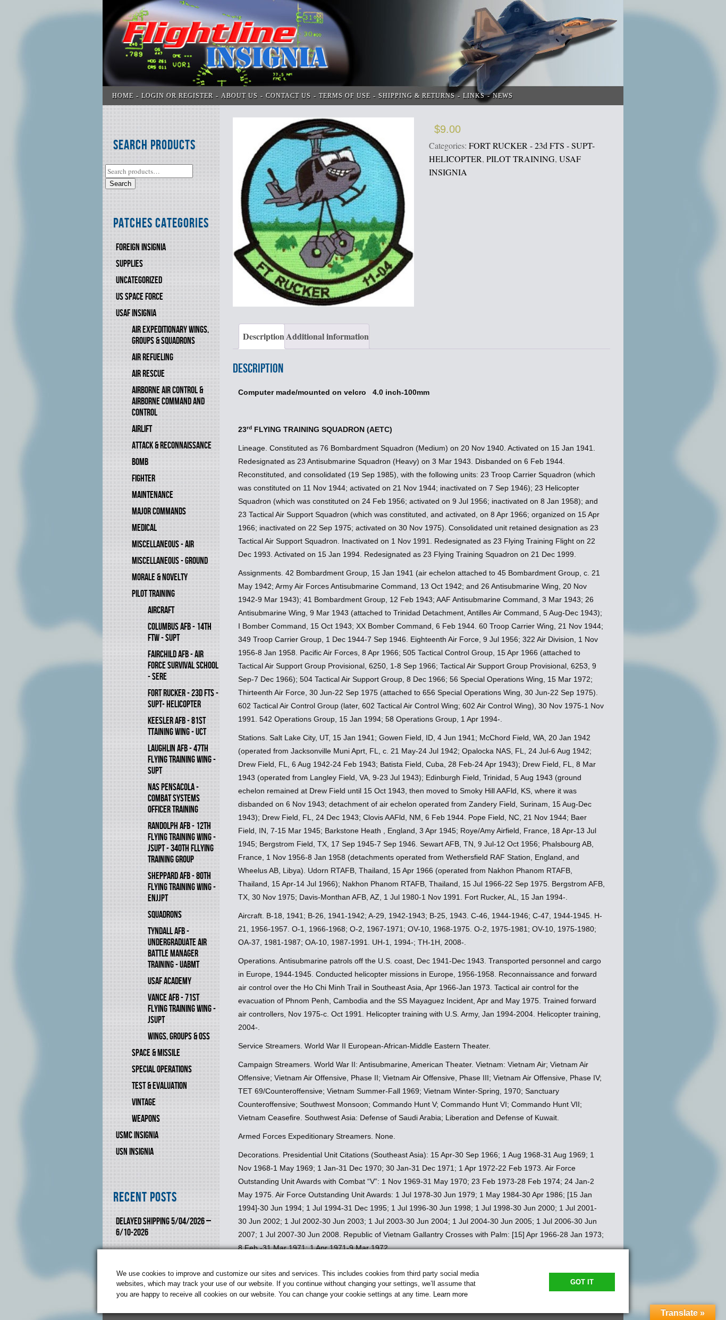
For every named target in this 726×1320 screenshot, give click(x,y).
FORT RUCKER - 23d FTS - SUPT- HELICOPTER (183, 699)
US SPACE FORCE (139, 296)
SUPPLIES (129, 263)
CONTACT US (288, 95)
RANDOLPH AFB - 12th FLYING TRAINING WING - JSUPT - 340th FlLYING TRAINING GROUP (182, 842)
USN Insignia (135, 1151)
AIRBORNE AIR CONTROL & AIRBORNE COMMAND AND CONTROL (168, 401)
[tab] (262, 336)
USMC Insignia (137, 1135)
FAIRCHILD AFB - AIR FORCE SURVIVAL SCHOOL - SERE (183, 665)
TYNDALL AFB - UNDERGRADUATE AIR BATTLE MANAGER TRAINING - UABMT (177, 948)
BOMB (140, 462)
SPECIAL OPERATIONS (162, 1069)
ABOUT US (239, 95)
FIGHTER (143, 478)
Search (120, 184)
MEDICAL (144, 528)
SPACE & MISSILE (156, 1053)
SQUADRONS (165, 914)
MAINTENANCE (152, 495)
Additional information (327, 336)
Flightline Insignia (363, 52)
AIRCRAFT (161, 610)
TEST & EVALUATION (159, 1085)
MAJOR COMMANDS (159, 511)
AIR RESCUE (148, 373)
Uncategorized (139, 280)
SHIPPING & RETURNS (416, 95)
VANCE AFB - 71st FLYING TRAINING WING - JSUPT (182, 1009)
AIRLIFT (142, 429)
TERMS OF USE (344, 95)
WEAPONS (146, 1118)
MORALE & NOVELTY (160, 577)
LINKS (474, 95)
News (503, 95)
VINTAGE (144, 1102)
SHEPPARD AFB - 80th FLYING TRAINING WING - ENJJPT (182, 887)
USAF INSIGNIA (136, 313)
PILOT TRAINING (153, 593)
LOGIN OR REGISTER (177, 95)
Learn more (450, 1294)
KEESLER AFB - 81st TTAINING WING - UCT (177, 726)
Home (122, 95)
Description (263, 336)
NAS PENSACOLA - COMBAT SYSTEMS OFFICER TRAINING (174, 798)
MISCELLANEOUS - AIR (163, 544)
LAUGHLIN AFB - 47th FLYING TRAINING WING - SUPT (182, 759)
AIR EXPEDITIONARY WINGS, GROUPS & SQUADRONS (170, 335)
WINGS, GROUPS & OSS (179, 1036)
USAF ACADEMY (169, 981)
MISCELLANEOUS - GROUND (170, 560)
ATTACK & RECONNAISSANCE (172, 445)
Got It (582, 1282)
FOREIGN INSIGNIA (141, 247)
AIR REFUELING (152, 357)
